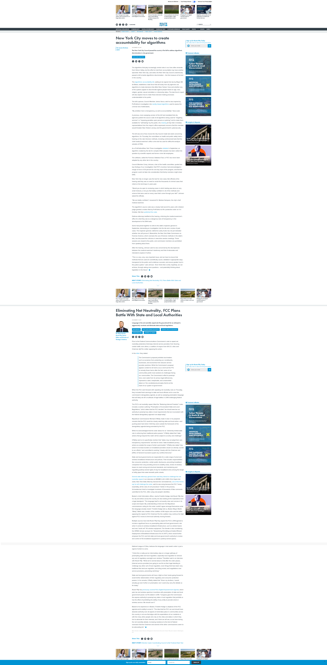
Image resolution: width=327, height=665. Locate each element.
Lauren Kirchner (123, 48)
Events (202, 29)
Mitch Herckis (122, 333)
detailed (165, 148)
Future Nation (125, 31)
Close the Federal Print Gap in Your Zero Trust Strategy (197, 160)
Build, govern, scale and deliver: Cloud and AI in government (198, 139)
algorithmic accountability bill (144, 82)
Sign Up (196, 662)
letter (138, 353)
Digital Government (148, 29)
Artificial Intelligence (122, 29)
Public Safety (186, 29)
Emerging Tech (160, 29)
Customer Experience (173, 29)
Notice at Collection (173, 1)
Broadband (140, 31)
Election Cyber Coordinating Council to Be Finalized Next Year (162, 643)
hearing (164, 123)
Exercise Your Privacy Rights (205, 1)
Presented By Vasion (192, 163)
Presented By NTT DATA (193, 142)
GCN (118, 50)
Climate (133, 31)
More (208, 29)
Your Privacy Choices (186, 1)
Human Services (158, 31)
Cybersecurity (135, 29)
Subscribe (132, 24)
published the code (150, 212)
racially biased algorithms (160, 104)
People (194, 29)
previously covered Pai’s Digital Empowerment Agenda (160, 590)
